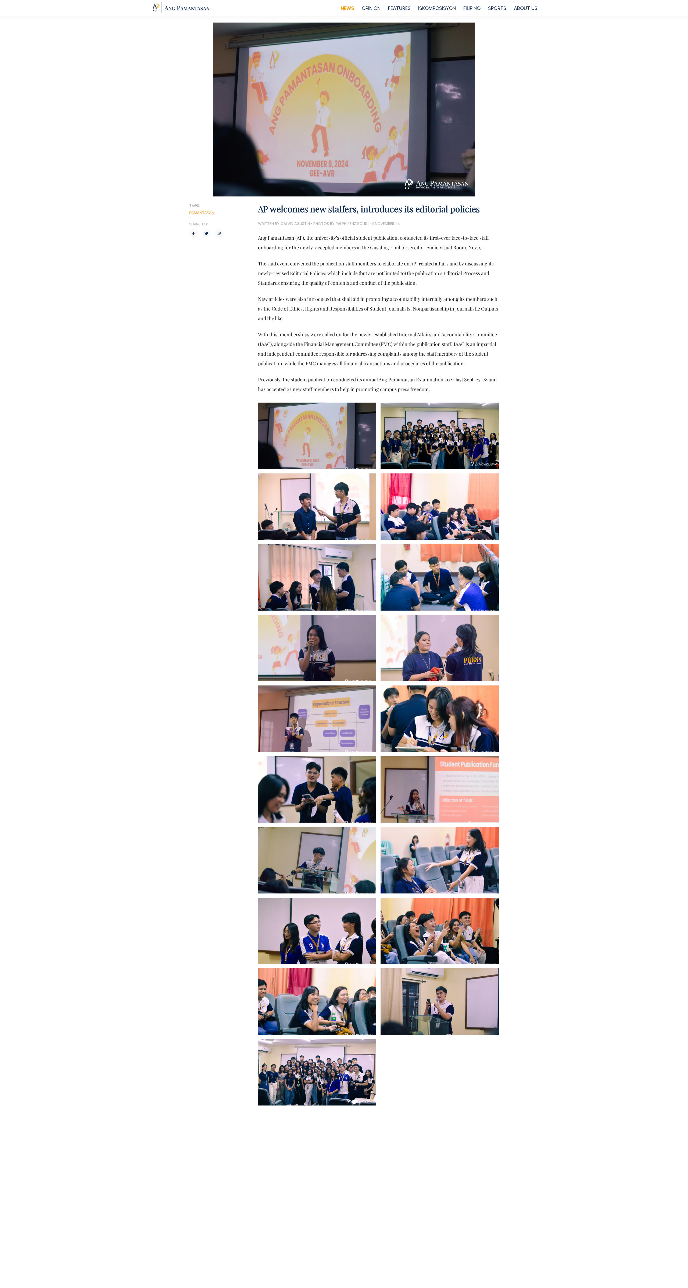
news (347, 8)
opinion (371, 8)
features (399, 8)
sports (497, 8)
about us (526, 8)
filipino (472, 8)
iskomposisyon (437, 8)
